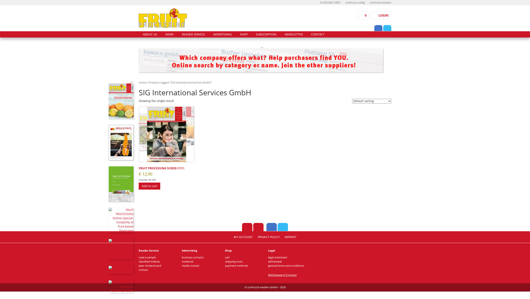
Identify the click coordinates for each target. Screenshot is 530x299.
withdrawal (275, 261)
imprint (290, 237)
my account (243, 237)
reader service (193, 34)
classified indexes (149, 261)
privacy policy (269, 237)
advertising (222, 34)
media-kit (187, 261)
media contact (190, 266)
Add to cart (149, 186)
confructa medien (380, 2)
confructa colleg (355, 2)
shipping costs (234, 261)
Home (142, 82)
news (169, 34)
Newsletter (294, 34)
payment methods (236, 266)
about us (150, 34)
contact (317, 34)
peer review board (150, 266)
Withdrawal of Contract (282, 275)
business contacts (193, 257)
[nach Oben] (247, 227)
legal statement (277, 257)
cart (227, 257)
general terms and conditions (286, 266)
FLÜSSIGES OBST (330, 2)
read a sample (147, 257)
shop (244, 34)
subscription (266, 34)
